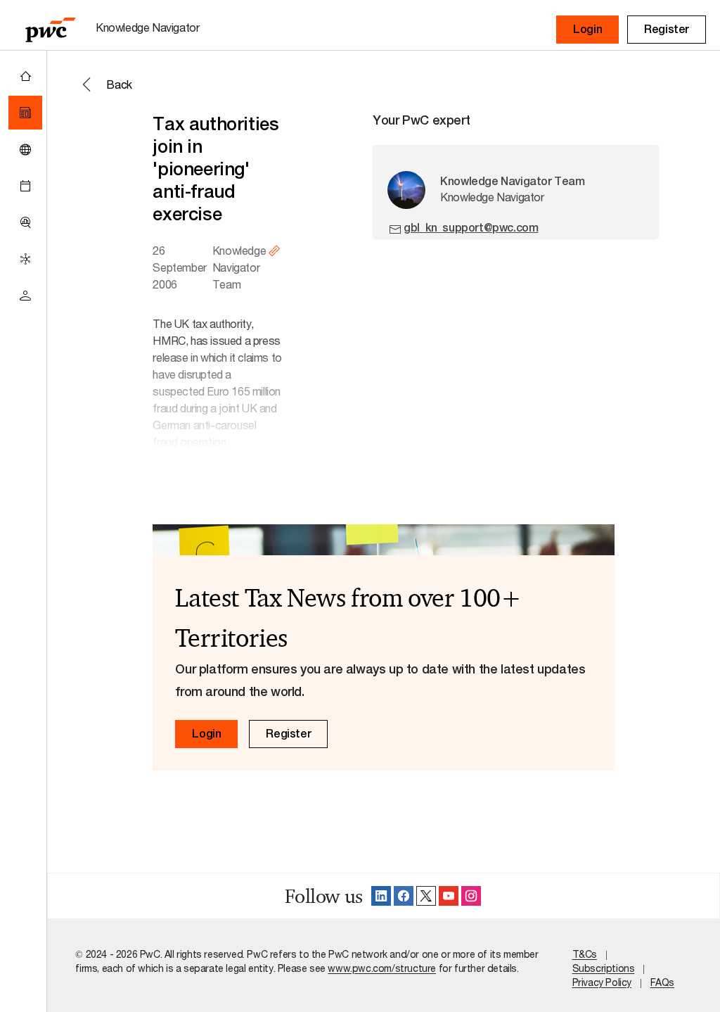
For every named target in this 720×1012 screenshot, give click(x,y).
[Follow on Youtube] (448, 896)
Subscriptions (603, 968)
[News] (25, 112)
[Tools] (25, 222)
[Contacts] (25, 295)
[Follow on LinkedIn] (381, 896)
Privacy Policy (601, 982)
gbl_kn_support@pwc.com (471, 227)
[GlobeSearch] (25, 149)
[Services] (25, 259)
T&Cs (584, 954)
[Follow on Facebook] (403, 896)
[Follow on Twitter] (426, 896)
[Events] (25, 186)
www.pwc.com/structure (382, 968)
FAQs (662, 982)
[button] (587, 29)
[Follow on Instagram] (471, 896)
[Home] (25, 76)
